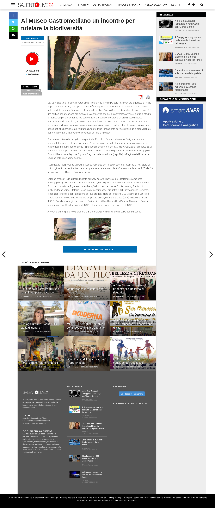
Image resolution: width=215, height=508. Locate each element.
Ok (108, 504)
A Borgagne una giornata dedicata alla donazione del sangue (188, 40)
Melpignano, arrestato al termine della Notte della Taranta (92, 474)
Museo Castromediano (32, 94)
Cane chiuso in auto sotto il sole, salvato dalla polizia (189, 72)
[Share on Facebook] (13, 15)
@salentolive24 (33, 74)
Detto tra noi (102, 4)
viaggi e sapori (127, 4)
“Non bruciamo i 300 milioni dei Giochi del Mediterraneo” (186, 87)
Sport (82, 4)
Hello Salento (155, 4)
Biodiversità (27, 90)
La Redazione (32, 71)
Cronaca (66, 4)
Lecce (38, 90)
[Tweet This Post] (13, 22)
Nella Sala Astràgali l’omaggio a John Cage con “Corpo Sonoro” (187, 24)
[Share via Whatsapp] (13, 29)
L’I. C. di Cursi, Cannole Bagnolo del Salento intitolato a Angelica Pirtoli (188, 57)
